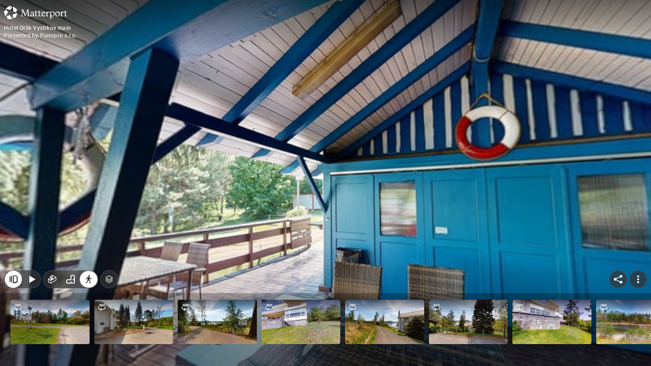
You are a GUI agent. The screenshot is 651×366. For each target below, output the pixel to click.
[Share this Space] (618, 279)
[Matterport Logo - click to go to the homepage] (35, 12)
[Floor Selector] (109, 279)
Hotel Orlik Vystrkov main (37, 28)
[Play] (31, 279)
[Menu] (638, 279)
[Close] (13, 279)
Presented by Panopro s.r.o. (40, 35)
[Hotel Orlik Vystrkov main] (325, 183)
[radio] (52, 279)
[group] (70, 279)
